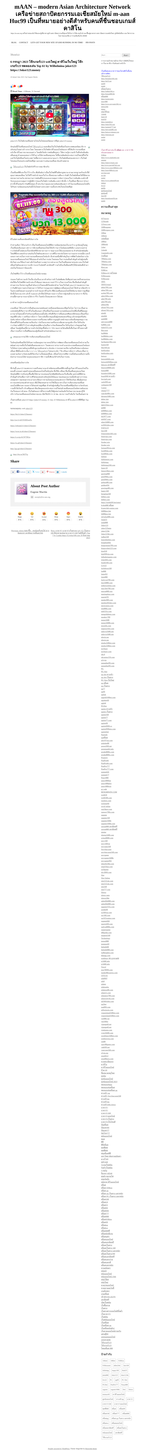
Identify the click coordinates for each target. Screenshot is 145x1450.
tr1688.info (105, 961)
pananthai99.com (107, 663)
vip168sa (104, 1021)
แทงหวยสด (106, 1340)
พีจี (102, 1142)
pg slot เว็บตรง (107, 677)
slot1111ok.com (107, 881)
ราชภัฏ (104, 1171)
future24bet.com (107, 471)
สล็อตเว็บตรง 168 (108, 1248)
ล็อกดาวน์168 (106, 1173)
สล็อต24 (104, 1202)
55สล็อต (104, 256)
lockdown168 (106, 568)
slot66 (103, 86)
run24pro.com (106, 809)
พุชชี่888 (104, 1148)
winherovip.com (107, 1039)
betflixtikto (105, 350)
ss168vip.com (106, 912)
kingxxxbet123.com (108, 548)
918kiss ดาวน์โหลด (109, 273)
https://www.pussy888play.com (111, 168)
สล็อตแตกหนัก (107, 1265)
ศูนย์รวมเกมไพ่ (107, 1176)
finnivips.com (106, 436)
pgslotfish (105, 732)
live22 (103, 186)
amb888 (104, 319)
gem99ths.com (106, 477)
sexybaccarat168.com (109, 852)
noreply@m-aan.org (42, 497)
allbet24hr (105, 305)
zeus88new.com (107, 1059)
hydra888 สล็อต (107, 505)
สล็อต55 (104, 1205)
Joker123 (104, 525)
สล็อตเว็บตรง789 (108, 1254)
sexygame (105, 855)
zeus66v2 (104, 1056)
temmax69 (105, 944)
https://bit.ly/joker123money (21, 414)
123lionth (104, 221)
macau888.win (106, 591)
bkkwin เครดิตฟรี (108, 365)
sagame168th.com (108, 824)
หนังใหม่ (104, 1282)
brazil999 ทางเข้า (108, 376)
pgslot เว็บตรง (107, 712)
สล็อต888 (104, 96)
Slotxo (103, 892)
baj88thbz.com (107, 336)
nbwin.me (105, 637)
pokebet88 (105, 743)
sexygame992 (106, 861)
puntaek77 (105, 775)
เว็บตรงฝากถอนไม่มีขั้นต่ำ (112, 1311)
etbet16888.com (107, 422)
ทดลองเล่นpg (106, 1084)
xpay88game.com (108, 1044)
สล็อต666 (105, 1211)
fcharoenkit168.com (109, 434)
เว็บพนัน (104, 1317)
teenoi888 (105, 941)
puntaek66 (105, 772)
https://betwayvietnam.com (110, 132)
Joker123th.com (107, 534)
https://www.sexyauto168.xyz (111, 104)
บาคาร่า (104, 1107)
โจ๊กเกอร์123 (15, 55)
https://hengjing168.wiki (109, 79)
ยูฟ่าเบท (104, 1162)
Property (104, 758)
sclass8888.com (107, 838)
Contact (23, 42)
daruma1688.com (108, 396)
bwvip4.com (106, 379)
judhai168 (105, 537)
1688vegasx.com (107, 230)
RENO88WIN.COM (109, 792)
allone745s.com (107, 307)
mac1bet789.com (107, 588)
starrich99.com (107, 924)
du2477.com (106, 416)
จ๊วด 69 (104, 1070)
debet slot (105, 399)
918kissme (105, 279)
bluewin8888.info (108, 368)
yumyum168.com (108, 1050)
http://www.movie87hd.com (110, 165)
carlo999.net (106, 382)
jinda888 (104, 522)
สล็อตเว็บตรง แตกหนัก (110, 1251)
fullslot (103, 183)
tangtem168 (105, 935)
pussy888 (104, 101)
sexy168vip (105, 844)
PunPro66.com (107, 763)
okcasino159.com (108, 657)
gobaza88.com (106, 482)
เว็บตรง (104, 1308)
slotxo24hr (104, 107)
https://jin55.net (106, 81)
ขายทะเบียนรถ (107, 1062)
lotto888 (104, 577)
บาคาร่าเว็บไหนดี (108, 1122)
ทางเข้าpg (105, 1099)
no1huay (104, 649)
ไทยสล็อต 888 (107, 1348)
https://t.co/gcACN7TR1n (20, 437)
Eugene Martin (33, 77)
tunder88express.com (109, 973)
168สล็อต (105, 239)
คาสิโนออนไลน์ (107, 1067)
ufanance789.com (108, 996)
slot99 (103, 84)
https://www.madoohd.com (110, 158)
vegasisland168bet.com (110, 1013)
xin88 (103, 1041)
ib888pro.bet (106, 511)
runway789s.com (107, 812)
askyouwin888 (106, 322)
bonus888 (105, 370)
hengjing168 (106, 494)
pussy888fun (106, 781)
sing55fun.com (107, 867)
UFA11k (104, 976)
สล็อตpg (104, 1225)
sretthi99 (104, 910)
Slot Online (105, 878)
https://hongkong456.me (109, 198)
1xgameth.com (107, 253)
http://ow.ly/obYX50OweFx (21, 420)
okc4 (103, 654)
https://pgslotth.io (107, 122)
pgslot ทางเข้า (107, 709)
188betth (104, 244)
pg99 (103, 692)
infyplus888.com (107, 517)
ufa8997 (104, 978)
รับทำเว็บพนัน (106, 1168)
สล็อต (103, 1185)
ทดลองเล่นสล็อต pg (109, 1090)
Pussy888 (104, 778)
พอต (103, 1139)
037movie (105, 219)
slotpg (103, 109)
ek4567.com (106, 419)
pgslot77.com (106, 720)
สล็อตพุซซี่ (105, 1231)
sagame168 (105, 818)
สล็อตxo (104, 1228)
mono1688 (105, 620)
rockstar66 (105, 803)
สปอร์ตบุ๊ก (105, 1179)
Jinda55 (104, 520)
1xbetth (103, 114)
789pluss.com (106, 264)
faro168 (103, 196)
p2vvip (103, 660)
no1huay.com (106, 651)
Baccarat (104, 330)
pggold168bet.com (108, 697)
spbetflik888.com (108, 901)
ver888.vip (105, 1019)
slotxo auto (105, 895)
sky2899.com (106, 872)
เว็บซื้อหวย (105, 1305)
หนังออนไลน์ (106, 1274)
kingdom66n (106, 543)
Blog (14, 42)
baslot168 (105, 345)
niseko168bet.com (108, 643)
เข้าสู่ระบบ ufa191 (108, 1297)
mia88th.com (106, 608)
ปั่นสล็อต (104, 1125)
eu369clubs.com (107, 425)
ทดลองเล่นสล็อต (108, 1087)
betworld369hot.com (109, 362)
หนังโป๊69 (105, 1279)
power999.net (106, 746)
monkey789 (105, 617)
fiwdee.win (105, 442)
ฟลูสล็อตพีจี (106, 1153)
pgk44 (103, 703)
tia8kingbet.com (107, 953)
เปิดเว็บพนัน (106, 1302)
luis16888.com (107, 583)
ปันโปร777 (105, 1133)
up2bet (103, 1004)
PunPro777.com (107, 769)
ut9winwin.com (107, 1010)
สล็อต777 (105, 1214)
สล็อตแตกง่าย (107, 1259)
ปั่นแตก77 (105, 1130)
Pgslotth (104, 735)
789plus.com (106, 259)
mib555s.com (106, 611)
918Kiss (104, 270)
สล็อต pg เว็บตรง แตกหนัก (112, 1193)
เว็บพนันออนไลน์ (108, 1320)
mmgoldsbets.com (108, 614)
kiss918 (103, 119)
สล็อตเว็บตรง (106, 89)
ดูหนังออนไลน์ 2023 (109, 1082)
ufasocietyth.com (107, 998)
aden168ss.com (107, 296)
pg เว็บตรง (105, 686)
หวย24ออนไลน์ (107, 1285)
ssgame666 (105, 921)
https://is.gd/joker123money (21, 443)
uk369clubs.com (107, 1001)
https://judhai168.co (107, 91)
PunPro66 (105, 760)
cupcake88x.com (107, 393)
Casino (103, 388)
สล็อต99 (104, 1222)
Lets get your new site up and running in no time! (57, 42)
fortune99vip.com (108, 448)
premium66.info (107, 749)
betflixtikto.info (107, 353)
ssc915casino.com (108, 918)
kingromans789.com (109, 545)
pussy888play (106, 783)
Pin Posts (90, 42)
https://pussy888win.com (109, 170)
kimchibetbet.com (108, 540)
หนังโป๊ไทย (105, 112)
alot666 (104, 316)
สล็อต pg (104, 1191)
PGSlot (104, 706)
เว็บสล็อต (105, 1322)
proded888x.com (107, 752)
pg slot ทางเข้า (107, 674)
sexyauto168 (106, 846)
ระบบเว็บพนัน (106, 1165)
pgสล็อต (104, 738)
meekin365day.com (108, 603)
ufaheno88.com (107, 990)
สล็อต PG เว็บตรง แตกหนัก (112, 1196)
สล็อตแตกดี (106, 1262)
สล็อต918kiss (106, 1219)
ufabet (103, 984)
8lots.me (104, 267)
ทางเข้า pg (105, 1093)
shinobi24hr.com (107, 864)
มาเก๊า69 (104, 1159)
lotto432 (104, 574)
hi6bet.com (105, 497)
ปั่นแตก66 (105, 1128)
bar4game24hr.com (108, 342)
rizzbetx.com (106, 801)
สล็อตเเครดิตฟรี (108, 1257)
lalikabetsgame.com (108, 557)
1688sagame (106, 227)
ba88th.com (105, 325)
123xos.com (106, 224)
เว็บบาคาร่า (106, 1314)
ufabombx (105, 987)
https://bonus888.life (108, 94)
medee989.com (107, 600)
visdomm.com (106, 1030)
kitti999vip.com (107, 554)
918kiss (103, 155)
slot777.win (105, 890)
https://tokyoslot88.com (109, 130)
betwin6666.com (107, 359)
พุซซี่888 (104, 1150)
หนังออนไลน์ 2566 (108, 1277)
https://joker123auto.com (109, 163)
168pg (103, 233)
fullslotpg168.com (108, 465)
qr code (104, 789)
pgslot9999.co (106, 726)
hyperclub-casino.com (109, 508)
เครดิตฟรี (105, 1300)
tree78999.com (107, 970)
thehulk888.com (107, 950)
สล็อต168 (105, 1199)
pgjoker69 (105, 700)
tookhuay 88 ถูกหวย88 (110, 958)
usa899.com (105, 1007)
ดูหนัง (103, 188)
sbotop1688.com (107, 835)
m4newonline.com (108, 586)
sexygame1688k (107, 858)
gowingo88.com (107, 488)
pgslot (103, 137)
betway (104, 356)
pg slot (103, 175)
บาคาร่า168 (106, 1113)
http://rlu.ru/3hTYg (20, 454)
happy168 (105, 491)
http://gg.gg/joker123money (21, 449)
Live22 (104, 565)
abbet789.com (106, 287)
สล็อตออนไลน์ (107, 1239)
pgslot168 (105, 715)
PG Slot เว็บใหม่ (107, 680)
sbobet (103, 832)
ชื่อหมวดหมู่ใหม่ (108, 1073)
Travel (103, 967)
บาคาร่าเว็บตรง (107, 1119)
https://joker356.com (108, 124)
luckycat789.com (107, 580)
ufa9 (103, 981)
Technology (105, 938)
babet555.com (106, 327)
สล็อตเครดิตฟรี (107, 1242)
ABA (103, 282)
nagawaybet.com (107, 629)
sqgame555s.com (107, 907)
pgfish (103, 695)
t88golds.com (106, 933)
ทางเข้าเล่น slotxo (108, 1105)
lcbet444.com (106, 560)
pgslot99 (104, 723)
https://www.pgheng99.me (110, 181)
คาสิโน (104, 1064)
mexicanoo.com (107, 606)
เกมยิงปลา (105, 1291)
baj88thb (104, 333)
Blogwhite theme (91, 1449)
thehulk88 (105, 947)
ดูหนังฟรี (104, 193)
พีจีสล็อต (104, 1145)
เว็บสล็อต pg (106, 1325)
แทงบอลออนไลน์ (108, 1337)
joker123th (105, 531)
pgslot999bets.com (108, 729)
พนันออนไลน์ (106, 1136)
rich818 (104, 795)
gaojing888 (105, 474)
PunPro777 (105, 766)
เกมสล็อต (105, 1294)
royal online (105, 806)
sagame (103, 160)
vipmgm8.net (106, 1024)
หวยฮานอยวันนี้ (107, 1288)
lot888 (103, 571)
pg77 (103, 689)
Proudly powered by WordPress (59, 1449)
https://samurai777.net (108, 127)
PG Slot (104, 672)
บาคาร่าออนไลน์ (108, 1116)
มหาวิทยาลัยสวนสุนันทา (111, 1156)
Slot (102, 875)
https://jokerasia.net (107, 135)
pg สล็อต (104, 683)
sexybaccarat (105, 173)
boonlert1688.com (108, 373)
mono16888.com (107, 623)
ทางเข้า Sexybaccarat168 (111, 1096)
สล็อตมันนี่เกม (107, 1234)
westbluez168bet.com (109, 1036)
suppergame (105, 930)
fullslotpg (104, 462)
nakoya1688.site (107, 631)
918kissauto (105, 276)
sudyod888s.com (107, 927)
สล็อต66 (104, 1208)
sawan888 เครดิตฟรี (109, 826)
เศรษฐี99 (104, 1334)
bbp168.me (105, 348)
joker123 (29, 408)
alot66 (103, 313)
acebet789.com (107, 293)
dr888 (103, 408)
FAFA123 (105, 428)
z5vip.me (104, 1053)
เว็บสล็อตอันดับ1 (108, 1328)
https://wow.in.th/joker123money (23, 431)
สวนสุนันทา (106, 1268)
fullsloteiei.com (107, 459)
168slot (104, 236)
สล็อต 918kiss (106, 1188)
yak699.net (105, 1047)
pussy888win (106, 786)
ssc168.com (105, 915)
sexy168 (104, 841)
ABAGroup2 (106, 284)
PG (102, 669)
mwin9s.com (106, 626)
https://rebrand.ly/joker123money (23, 426)
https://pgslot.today (107, 99)
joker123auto (106, 528)
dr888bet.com (106, 411)
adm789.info (106, 299)
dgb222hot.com (107, 405)
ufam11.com (106, 993)
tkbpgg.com (105, 955)
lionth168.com (106, 563)
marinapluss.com (107, 594)
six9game (104, 869)
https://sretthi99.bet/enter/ (111, 502)
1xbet (103, 247)
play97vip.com (107, 740)
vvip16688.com (107, 1033)
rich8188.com (106, 798)
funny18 (104, 117)
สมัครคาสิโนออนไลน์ (110, 1182)
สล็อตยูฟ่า (105, 1236)
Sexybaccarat (106, 849)
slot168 (104, 887)
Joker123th (124, 1375)
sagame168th (106, 821)
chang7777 (105, 391)
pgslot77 (104, 717)
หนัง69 (104, 1271)
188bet (103, 241)
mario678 (104, 597)
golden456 (105, 485)
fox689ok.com (106, 451)
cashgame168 (106, 385)
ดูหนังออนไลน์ (106, 191)
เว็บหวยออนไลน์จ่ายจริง (111, 1331)
